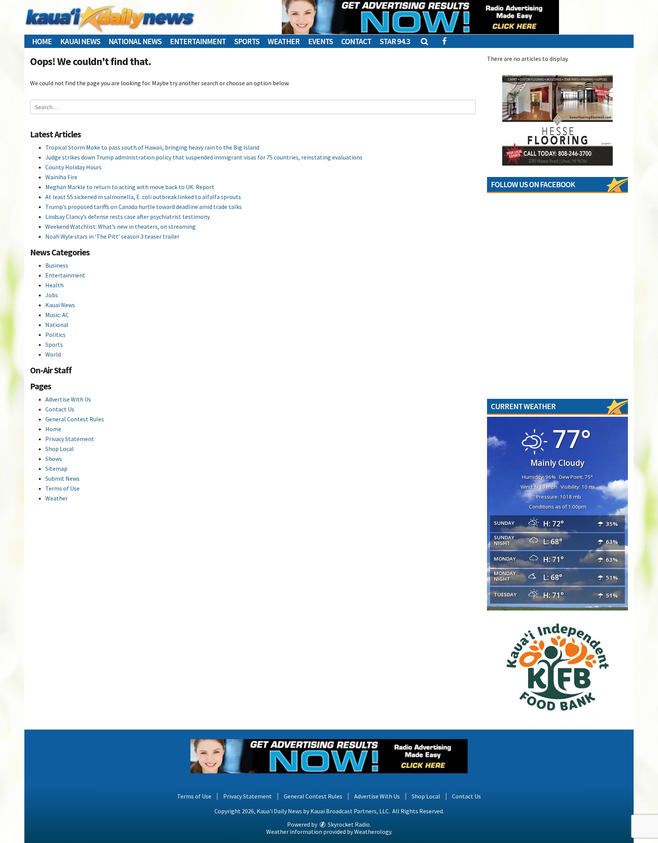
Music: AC (57, 315)
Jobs (51, 295)
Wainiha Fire (61, 177)
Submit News (62, 478)
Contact (356, 41)
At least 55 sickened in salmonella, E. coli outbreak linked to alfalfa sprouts (143, 197)
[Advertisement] (420, 17)
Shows (53, 458)
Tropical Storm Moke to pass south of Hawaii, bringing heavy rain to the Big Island (152, 147)
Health (54, 285)
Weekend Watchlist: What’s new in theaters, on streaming (120, 226)
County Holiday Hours (73, 167)
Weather (284, 41)
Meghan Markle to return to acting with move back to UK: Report (129, 187)
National (57, 324)
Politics (55, 334)
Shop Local (59, 449)
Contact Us (59, 409)
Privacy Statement (69, 439)
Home (42, 41)
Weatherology (372, 831)
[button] (424, 41)
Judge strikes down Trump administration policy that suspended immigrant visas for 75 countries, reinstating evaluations (204, 157)
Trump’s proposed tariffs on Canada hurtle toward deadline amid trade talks (143, 206)
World (53, 354)
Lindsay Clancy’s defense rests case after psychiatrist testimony (127, 216)
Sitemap (56, 468)
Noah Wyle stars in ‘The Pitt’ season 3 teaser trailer (112, 236)
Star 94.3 (395, 41)
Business (56, 265)
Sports (246, 41)
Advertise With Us (68, 399)
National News (135, 41)
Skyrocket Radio (348, 824)
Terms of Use (62, 488)
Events (320, 41)
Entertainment (198, 41)
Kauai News (80, 41)
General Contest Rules (74, 419)
